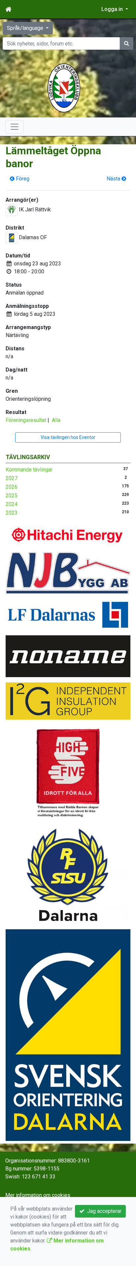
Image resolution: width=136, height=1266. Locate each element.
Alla (56, 420)
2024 (11, 504)
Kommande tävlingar (29, 469)
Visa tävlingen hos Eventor (68, 437)
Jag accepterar (103, 1211)
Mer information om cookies (37, 1195)
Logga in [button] (112, 9)
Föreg (22, 179)
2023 (11, 513)
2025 (11, 495)
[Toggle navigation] (14, 126)
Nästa (114, 179)
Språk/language (26, 28)
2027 (11, 478)
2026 (11, 487)
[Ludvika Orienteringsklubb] (64, 87)
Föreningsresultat (26, 420)
